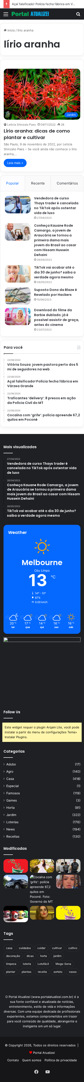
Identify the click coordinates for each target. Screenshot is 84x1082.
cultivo (72, 948)
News (10, 829)
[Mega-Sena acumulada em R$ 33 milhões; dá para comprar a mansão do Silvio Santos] (16, 866)
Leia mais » (15, 163)
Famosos (13, 793)
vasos (73, 971)
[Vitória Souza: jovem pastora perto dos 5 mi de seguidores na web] (42, 866)
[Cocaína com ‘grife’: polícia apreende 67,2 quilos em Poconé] (42, 889)
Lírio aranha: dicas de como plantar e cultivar (37, 134)
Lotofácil (43, 964)
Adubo (11, 764)
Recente (38, 183)
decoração (13, 956)
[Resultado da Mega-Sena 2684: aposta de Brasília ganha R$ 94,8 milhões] (16, 914)
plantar (10, 971)
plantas (26, 971)
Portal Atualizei (44, 1053)
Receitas (12, 836)
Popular (12, 183)
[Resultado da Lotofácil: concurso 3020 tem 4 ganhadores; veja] (68, 913)
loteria (27, 964)
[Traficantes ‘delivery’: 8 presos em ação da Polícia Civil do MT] (16, 881)
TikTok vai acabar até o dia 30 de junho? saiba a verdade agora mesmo (55, 272)
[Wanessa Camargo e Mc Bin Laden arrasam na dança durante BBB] (42, 913)
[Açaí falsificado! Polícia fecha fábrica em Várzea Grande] (68, 866)
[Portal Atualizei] (30, 14)
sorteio (57, 971)
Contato (13, 1060)
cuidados (25, 948)
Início (11, 30)
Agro (9, 771)
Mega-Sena (63, 964)
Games (11, 800)
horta (43, 956)
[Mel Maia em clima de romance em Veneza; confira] (68, 881)
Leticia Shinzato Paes (21, 124)
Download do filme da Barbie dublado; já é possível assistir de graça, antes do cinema (56, 317)
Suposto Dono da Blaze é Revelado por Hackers (55, 292)
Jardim (11, 815)
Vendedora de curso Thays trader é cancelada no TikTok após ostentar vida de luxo (56, 205)
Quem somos (31, 1060)
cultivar (57, 948)
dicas (30, 956)
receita (42, 971)
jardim (57, 956)
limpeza (11, 964)
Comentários (67, 183)
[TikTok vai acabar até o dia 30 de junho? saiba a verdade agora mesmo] (18, 274)
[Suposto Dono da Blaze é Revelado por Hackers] (18, 295)
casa (9, 948)
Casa (10, 779)
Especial (12, 786)
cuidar (41, 948)
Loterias (12, 822)
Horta (10, 807)
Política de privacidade (61, 1060)
